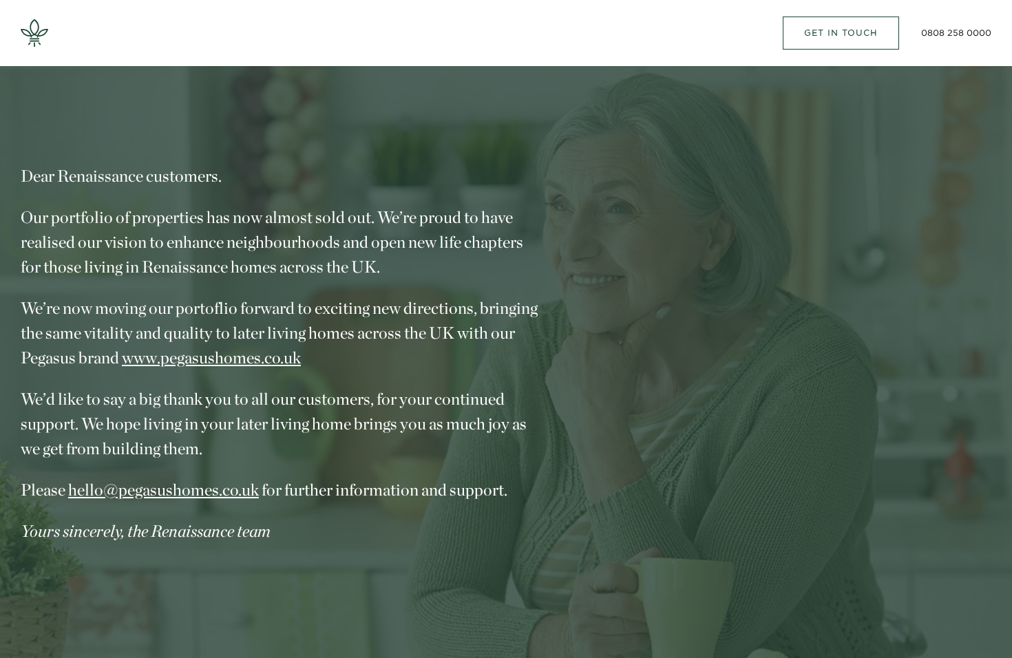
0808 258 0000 (956, 33)
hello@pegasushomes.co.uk (163, 490)
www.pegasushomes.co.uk (211, 358)
